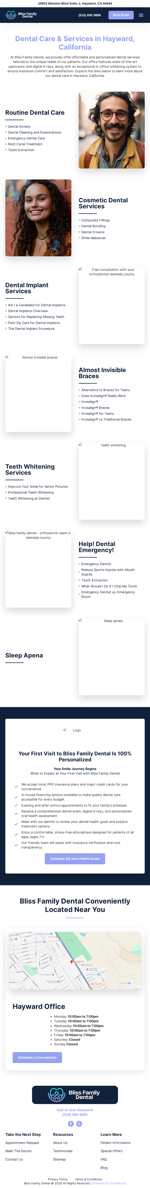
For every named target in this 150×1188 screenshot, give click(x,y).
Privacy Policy (58, 1179)
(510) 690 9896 (89, 15)
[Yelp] (79, 1124)
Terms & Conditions (88, 1179)
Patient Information (116, 1143)
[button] (141, 15)
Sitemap (59, 1159)
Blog (104, 1168)
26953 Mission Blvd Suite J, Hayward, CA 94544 (75, 3)
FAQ (104, 1159)
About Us (60, 1143)
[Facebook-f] (71, 1124)
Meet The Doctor (18, 1151)
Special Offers (111, 1151)
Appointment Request (22, 1143)
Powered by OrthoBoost (109, 1183)
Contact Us (14, 1159)
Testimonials (62, 1151)
